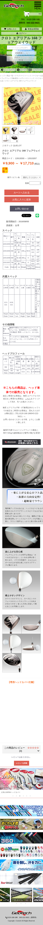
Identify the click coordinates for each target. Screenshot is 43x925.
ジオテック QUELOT (12, 145)
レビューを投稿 (21, 763)
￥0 (34, 14)
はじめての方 (10, 70)
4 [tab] (23, 796)
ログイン (23, 33)
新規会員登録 (33, 29)
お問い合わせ (37, 69)
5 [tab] (27, 796)
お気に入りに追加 (21, 199)
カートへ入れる (22, 192)
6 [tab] (30, 796)
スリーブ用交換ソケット (21, 60)
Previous (6, 781)
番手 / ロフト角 (13, 177)
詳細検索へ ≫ (21, 53)
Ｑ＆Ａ (24, 70)
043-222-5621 (33, 23)
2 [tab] (16, 796)
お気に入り (11, 29)
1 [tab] (13, 796)
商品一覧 (10, 76)
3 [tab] (20, 796)
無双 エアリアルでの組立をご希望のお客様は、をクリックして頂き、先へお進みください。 (21, 399)
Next (37, 781)
